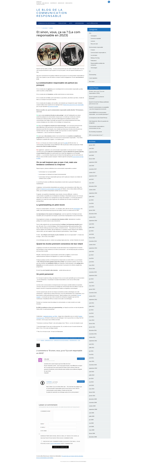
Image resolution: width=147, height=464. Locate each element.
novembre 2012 (93, 292)
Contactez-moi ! (40, 4)
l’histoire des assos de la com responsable (73, 104)
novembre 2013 (93, 272)
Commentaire (46, 411)
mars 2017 (91, 182)
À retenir (93, 50)
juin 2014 (91, 254)
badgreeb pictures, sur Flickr (50, 316)
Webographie (68, 3)
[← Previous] (38, 345)
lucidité (66, 143)
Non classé (80, 338)
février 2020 (92, 158)
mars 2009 (91, 430)
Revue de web (94, 43)
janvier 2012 (92, 327)
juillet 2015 (91, 227)
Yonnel (51, 28)
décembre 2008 (93, 436)
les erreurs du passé (53, 106)
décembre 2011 (93, 330)
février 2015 (92, 237)
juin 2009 (91, 419)
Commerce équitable (96, 38)
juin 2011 (91, 351)
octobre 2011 (92, 337)
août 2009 (91, 412)
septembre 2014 (93, 248)
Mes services (45, 3)
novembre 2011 (93, 333)
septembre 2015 (93, 220)
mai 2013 (91, 282)
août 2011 (91, 344)
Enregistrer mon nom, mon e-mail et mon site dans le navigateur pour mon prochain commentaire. (60, 437)
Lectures (93, 41)
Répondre (81, 358)
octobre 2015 (92, 217)
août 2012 (91, 303)
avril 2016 (91, 206)
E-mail (43, 427)
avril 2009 (91, 426)
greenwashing (76, 208)
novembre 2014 (93, 241)
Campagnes (94, 35)
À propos (38, 3)
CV (89, 71)
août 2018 (91, 165)
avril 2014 (91, 261)
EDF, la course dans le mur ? (96, 135)
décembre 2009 (93, 399)
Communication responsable (46, 23)
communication (49, 340)
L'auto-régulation (93, 78)
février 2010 (92, 392)
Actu (70, 23)
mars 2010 (91, 388)
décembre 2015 (93, 213)
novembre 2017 (93, 169)
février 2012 (92, 323)
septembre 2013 (93, 275)
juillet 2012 (91, 306)
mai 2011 (91, 354)
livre (79, 340)
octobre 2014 (92, 244)
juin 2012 (91, 309)
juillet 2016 (91, 196)
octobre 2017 (92, 172)
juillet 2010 (91, 375)
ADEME (42, 340)
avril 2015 (91, 234)
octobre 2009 (92, 406)
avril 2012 (91, 316)
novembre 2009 (93, 402)
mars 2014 (91, 265)
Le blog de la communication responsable (51, 13)
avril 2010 (91, 385)
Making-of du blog (95, 58)
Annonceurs (61, 3)
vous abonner (55, 443)
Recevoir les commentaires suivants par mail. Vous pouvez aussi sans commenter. (60, 442)
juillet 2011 (91, 347)
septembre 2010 (93, 368)
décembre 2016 (93, 186)
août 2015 (91, 224)
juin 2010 (91, 378)
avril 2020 (91, 155)
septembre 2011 (93, 340)
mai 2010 (91, 382)
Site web (43, 430)
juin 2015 (91, 230)
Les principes (94, 55)
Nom (43, 423)
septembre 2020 (93, 152)
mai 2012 (91, 313)
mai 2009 (91, 423)
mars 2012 (91, 320)
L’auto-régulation (92, 23)
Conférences (53, 3)
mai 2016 (91, 203)
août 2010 (91, 371)
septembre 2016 (93, 193)
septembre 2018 (93, 162)
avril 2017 (91, 179)
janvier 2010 (92, 395)
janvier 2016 (92, 210)
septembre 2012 (93, 299)
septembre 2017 (93, 176)
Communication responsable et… (99, 52)
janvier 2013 (92, 289)
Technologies (94, 67)
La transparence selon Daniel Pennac (98, 117)
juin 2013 (91, 279)
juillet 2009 (91, 416)
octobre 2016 (92, 189)
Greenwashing (79, 23)
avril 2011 (91, 357)
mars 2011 (91, 361)
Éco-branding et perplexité (95, 131)
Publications (62, 23)
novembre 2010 (93, 364)
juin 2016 (91, 200)
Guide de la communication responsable (51, 189)
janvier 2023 (92, 145)
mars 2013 (91, 285)
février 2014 (92, 268)
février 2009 (92, 433)
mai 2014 (91, 258)
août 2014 (91, 251)
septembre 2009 (93, 409)
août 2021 (91, 148)
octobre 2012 (92, 296)
